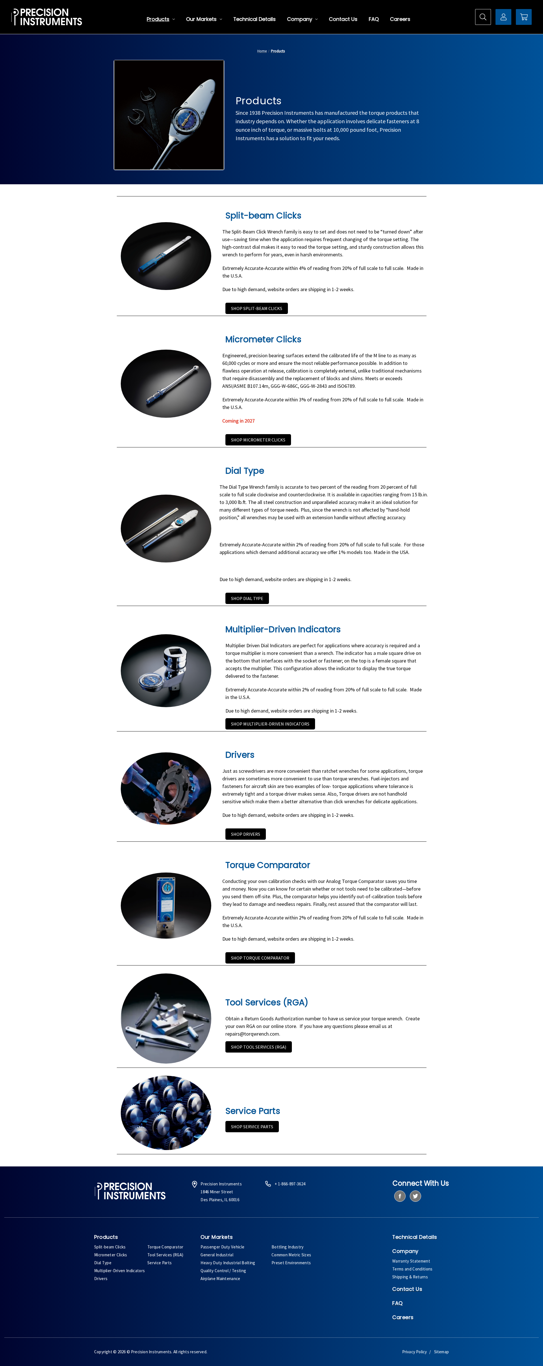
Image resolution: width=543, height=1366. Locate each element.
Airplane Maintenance (220, 1278)
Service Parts (159, 1262)
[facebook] (400, 1196)
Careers (400, 19)
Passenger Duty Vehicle (222, 1247)
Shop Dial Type (247, 598)
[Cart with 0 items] (524, 17)
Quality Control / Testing (223, 1270)
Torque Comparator (165, 1247)
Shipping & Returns (410, 1277)
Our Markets (201, 19)
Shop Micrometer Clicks (258, 440)
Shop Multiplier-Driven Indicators (270, 724)
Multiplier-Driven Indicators (119, 1270)
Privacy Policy (414, 1351)
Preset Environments (291, 1262)
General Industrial (217, 1254)
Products (158, 19)
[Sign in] (503, 17)
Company (299, 19)
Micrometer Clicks (110, 1254)
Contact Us (343, 19)
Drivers (100, 1278)
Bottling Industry (288, 1247)
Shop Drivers (245, 834)
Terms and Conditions (412, 1269)
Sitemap (441, 1351)
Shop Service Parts (252, 1126)
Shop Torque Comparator (260, 958)
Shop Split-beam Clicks (256, 308)
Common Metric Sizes (291, 1254)
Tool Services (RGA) (165, 1254)
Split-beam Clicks (110, 1247)
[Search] (483, 17)
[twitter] (415, 1196)
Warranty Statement (411, 1261)
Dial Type (102, 1262)
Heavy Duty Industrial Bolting (228, 1262)
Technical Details (254, 19)
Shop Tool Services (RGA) (258, 1047)
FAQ (374, 19)
